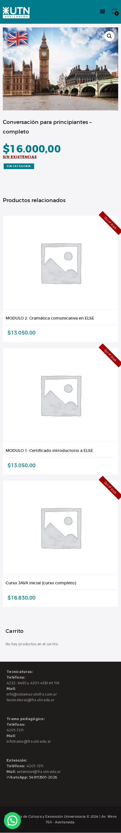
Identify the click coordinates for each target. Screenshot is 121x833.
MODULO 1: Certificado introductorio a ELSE (49, 450)
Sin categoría (19, 166)
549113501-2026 (43, 777)
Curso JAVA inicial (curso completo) (41, 583)
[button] (109, 36)
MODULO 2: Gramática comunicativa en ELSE (50, 318)
